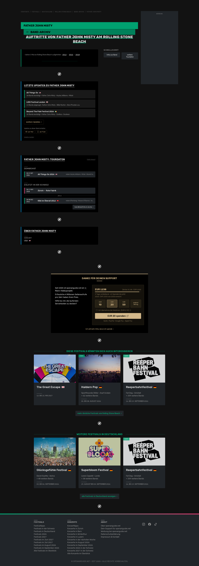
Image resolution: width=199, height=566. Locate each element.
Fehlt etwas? (91, 159)
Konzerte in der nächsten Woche (81, 540)
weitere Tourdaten (130, 56)
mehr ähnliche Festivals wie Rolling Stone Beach (98, 413)
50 (124, 303)
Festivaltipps (39, 526)
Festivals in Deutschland (44, 531)
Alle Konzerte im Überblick (78, 553)
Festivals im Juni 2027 (43, 540)
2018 (78, 55)
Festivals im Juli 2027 (43, 542)
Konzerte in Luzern (75, 537)
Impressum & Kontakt (110, 537)
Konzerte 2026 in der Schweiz (80, 548)
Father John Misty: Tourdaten (44, 159)
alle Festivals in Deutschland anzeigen (99, 496)
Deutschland (47, 12)
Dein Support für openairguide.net (116, 528)
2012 (64, 55)
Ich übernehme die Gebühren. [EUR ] (113, 310)
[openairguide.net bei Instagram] (143, 524)
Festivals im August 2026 (45, 545)
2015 (71, 55)
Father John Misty (94, 12)
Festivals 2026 (40, 534)
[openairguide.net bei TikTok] (155, 524)
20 (112, 303)
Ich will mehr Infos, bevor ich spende (99, 329)
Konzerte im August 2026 (78, 542)
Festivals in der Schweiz (44, 528)
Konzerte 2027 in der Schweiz (80, 551)
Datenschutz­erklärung (110, 534)
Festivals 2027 (40, 537)
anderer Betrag (135, 303)
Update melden (29, 137)
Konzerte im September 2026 (80, 545)
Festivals (35, 12)
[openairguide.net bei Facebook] (149, 524)
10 (100, 303)
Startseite (25, 12)
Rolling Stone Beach (63, 12)
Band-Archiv (79, 12)
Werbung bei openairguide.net (114, 531)
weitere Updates (33, 122)
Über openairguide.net (110, 526)
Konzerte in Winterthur (77, 534)
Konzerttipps (72, 526)
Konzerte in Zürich (75, 528)
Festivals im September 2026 (46, 548)
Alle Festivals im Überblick (45, 551)
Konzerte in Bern (74, 531)
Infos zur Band (112, 55)
